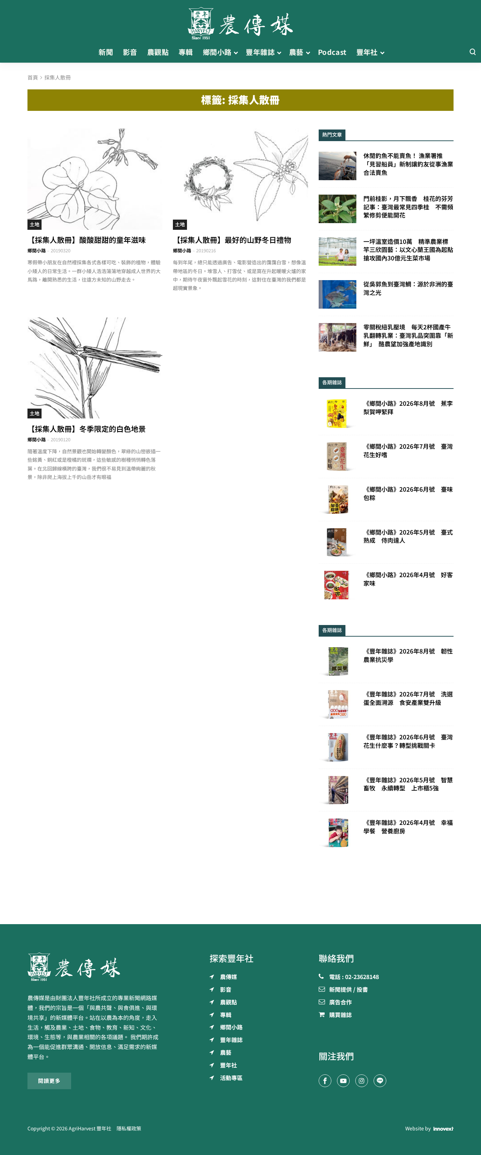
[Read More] (94, 178)
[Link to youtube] (343, 1080)
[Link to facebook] (325, 1080)
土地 (34, 224)
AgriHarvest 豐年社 (90, 1129)
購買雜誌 (340, 1015)
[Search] (472, 52)
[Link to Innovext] (443, 1128)
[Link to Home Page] (240, 21)
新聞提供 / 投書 (348, 990)
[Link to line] (380, 1080)
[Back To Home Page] (94, 967)
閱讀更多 (49, 1080)
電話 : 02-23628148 (354, 977)
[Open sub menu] (235, 52)
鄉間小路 (36, 250)
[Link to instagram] (361, 1080)
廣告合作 (340, 1003)
